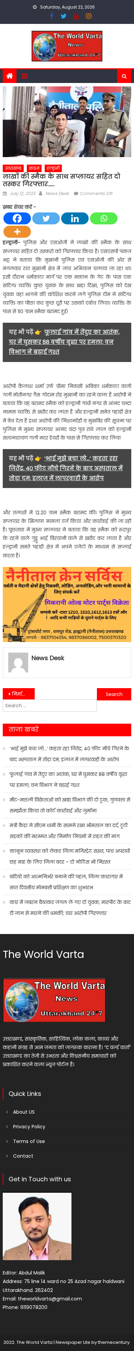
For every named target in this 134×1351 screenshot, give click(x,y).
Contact (23, 1156)
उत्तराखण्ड (13, 168)
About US (24, 1112)
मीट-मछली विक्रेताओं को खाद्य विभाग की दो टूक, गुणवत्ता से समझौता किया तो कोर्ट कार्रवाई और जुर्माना (70, 805)
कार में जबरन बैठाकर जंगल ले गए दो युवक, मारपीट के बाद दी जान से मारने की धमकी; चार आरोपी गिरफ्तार (70, 908)
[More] (17, 232)
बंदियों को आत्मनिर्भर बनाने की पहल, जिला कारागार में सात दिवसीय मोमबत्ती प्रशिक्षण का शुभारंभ (66, 882)
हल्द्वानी (53, 168)
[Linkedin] (75, 218)
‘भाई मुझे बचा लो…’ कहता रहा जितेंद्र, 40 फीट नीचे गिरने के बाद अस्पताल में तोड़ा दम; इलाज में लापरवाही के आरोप (69, 754)
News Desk (57, 193)
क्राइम (34, 168)
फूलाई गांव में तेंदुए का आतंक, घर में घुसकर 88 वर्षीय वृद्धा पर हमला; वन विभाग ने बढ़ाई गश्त (68, 780)
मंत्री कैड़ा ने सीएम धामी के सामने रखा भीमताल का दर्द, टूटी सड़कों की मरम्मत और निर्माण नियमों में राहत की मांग (68, 831)
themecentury (114, 1342)
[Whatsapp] (104, 218)
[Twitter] (46, 218)
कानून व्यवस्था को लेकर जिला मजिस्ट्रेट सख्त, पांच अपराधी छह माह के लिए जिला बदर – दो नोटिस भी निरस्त (70, 856)
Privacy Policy (29, 1126)
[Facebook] (17, 218)
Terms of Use (29, 1141)
